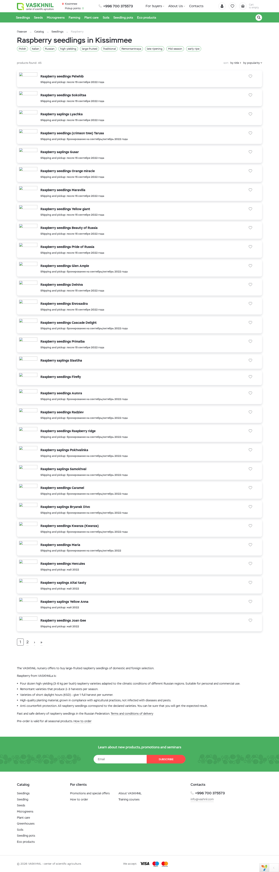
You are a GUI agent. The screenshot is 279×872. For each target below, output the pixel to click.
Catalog (39, 31)
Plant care (23, 817)
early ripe (193, 48)
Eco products (26, 842)
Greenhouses (26, 823)
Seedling (22, 799)
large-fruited (89, 48)
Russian (50, 48)
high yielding (68, 48)
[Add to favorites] (250, 76)
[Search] (259, 17)
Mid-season (175, 48)
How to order (83, 721)
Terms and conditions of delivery (132, 713)
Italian (35, 48)
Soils (20, 830)
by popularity (251, 63)
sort (225, 63)
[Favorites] (232, 6)
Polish (22, 48)
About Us (175, 6)
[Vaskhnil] (35, 6)
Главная (22, 31)
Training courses (129, 799)
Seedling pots (26, 835)
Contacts (196, 6)
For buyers (154, 6)
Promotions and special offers (90, 793)
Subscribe (166, 759)
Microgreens (25, 811)
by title (234, 63)
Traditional (109, 48)
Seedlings (57, 31)
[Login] (222, 6)
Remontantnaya (131, 48)
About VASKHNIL (130, 793)
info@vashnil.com (202, 799)
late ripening (154, 48)
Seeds (21, 805)
